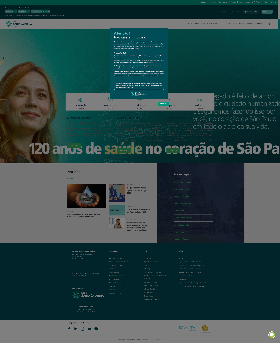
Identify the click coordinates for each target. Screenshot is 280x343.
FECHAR (163, 104)
